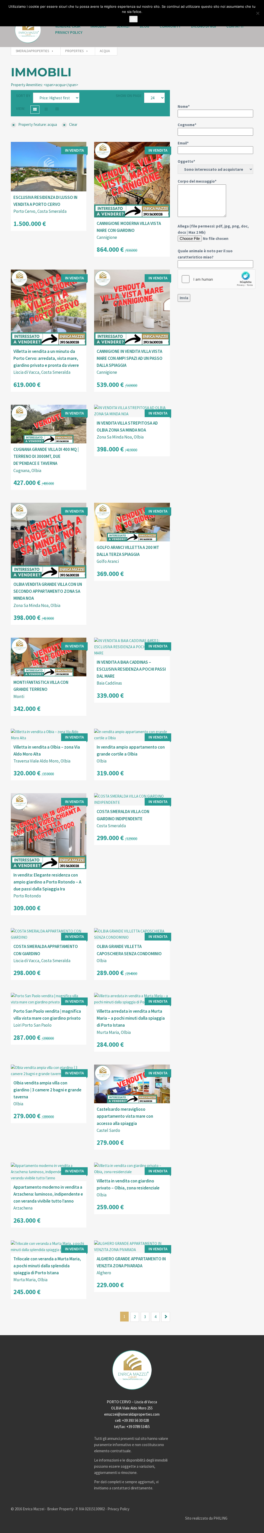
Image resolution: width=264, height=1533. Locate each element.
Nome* (184, 106)
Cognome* (187, 124)
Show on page (129, 95)
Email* (183, 143)
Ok (133, 19)
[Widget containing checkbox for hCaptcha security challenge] (216, 279)
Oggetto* (186, 161)
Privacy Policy (68, 32)
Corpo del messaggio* (197, 181)
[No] (257, 13)
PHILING (220, 1518)
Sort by (23, 95)
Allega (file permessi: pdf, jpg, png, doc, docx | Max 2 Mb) (213, 241)
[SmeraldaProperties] (28, 30)
